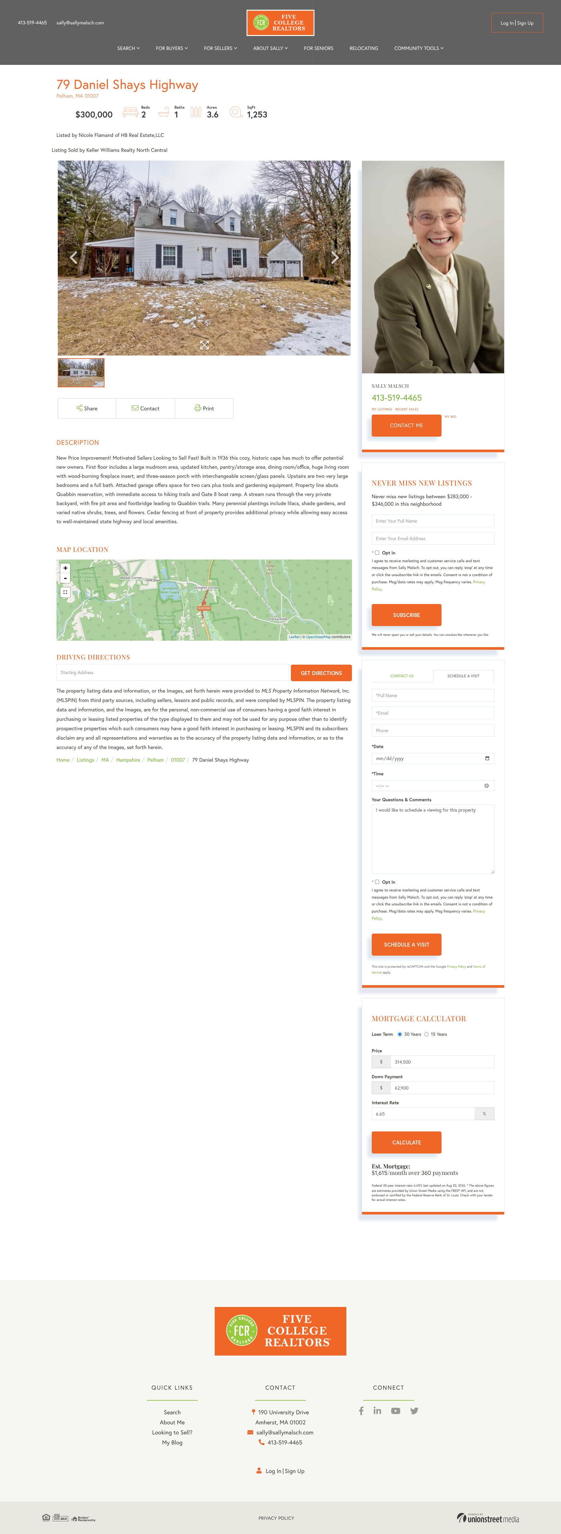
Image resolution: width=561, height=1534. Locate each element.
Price (377, 1051)
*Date (377, 746)
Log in (507, 23)
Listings (85, 759)
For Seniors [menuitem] (318, 48)
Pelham (155, 759)
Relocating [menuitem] (364, 48)
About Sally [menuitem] (268, 48)
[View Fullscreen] (65, 592)
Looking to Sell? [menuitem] (172, 1432)
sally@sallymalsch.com (80, 23)
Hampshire (128, 759)
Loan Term (382, 1034)
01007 (178, 759)
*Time (377, 774)
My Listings (382, 409)
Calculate (407, 1142)
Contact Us (402, 676)
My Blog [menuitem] (172, 1442)
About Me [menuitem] (172, 1422)
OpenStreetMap (318, 637)
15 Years (439, 1034)
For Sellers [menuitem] (218, 48)
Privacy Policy (456, 966)
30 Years (412, 1034)
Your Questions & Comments (401, 800)
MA (105, 759)
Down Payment (387, 1077)
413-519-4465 (32, 23)
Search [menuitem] (126, 48)
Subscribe (406, 614)
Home (62, 759)
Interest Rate (385, 1102)
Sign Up (525, 23)
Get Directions (321, 673)
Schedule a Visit (463, 676)
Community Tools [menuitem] (416, 48)
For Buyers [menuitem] (169, 48)
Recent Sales (407, 409)
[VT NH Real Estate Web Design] (488, 1518)
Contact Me (406, 425)
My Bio (450, 417)
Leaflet (294, 637)
